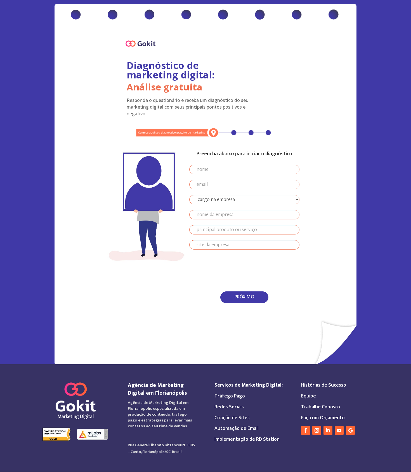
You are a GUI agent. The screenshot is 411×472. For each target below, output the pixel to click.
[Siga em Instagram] (316, 430)
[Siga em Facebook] (305, 430)
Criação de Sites (232, 418)
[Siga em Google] (350, 430)
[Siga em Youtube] (339, 430)
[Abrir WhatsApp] (397, 457)
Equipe (308, 396)
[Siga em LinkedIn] (327, 430)
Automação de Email (236, 428)
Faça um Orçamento (323, 418)
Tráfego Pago (229, 396)
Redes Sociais (229, 407)
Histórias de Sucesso (323, 385)
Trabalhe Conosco (320, 407)
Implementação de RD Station (247, 439)
